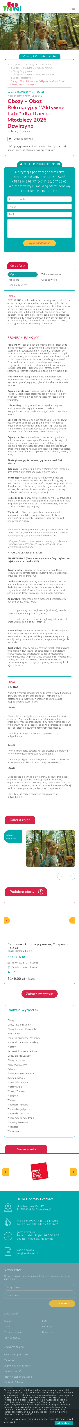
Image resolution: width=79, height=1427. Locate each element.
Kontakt (8, 1321)
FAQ (44, 1321)
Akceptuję (63, 1423)
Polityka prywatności (15, 1419)
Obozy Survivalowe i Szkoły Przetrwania (33, 74)
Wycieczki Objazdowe (19, 1113)
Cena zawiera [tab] (49, 280)
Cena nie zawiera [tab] (17, 285)
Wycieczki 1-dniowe (18, 1104)
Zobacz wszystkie (39, 994)
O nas (7, 1326)
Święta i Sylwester (17, 1078)
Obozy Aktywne (45, 68)
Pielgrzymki (14, 1033)
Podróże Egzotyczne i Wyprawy (24, 1038)
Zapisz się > (62, 1303)
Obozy (11, 1020)
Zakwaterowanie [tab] (51, 274)
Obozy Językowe (16, 1060)
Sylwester (12, 1069)
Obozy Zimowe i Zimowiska (22, 1029)
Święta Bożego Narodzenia (21, 1073)
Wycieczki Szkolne (13, 1382)
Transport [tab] (13, 280)
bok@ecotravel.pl (27, 1253)
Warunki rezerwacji (13, 1332)
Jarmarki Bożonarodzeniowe (22, 1051)
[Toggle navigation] (73, 8)
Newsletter (47, 1332)
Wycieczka (13, 1127)
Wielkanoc (13, 1100)
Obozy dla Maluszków (19, 1056)
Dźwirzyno (26, 131)
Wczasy (12, 1047)
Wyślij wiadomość (39, 243)
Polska (12, 131)
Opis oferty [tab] (17, 265)
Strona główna (15, 64)
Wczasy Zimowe (16, 1091)
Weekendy (13, 1096)
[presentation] (61, 876)
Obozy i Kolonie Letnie (39, 64)
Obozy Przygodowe (23, 71)
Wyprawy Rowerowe (18, 1122)
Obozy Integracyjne (23, 78)
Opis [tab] (13, 274)
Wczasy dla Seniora (18, 1082)
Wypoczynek (14, 1131)
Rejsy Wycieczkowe (18, 1064)
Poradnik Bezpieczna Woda (18, 1377)
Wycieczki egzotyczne (19, 1109)
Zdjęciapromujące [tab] (11, 836)
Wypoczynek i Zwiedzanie (21, 1118)
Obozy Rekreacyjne (22, 68)
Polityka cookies (12, 1337)
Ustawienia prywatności (41, 1419)
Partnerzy (47, 1326)
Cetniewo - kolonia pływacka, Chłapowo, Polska (38, 946)
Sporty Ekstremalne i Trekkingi (23, 1042)
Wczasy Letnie (15, 1087)
